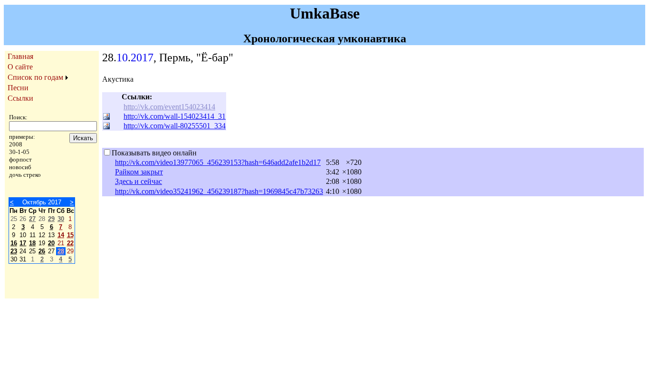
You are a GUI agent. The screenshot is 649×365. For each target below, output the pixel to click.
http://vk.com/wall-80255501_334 (175, 126)
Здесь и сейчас (138, 181)
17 (22, 243)
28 (60, 251)
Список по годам (35, 77)
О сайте (20, 67)
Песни (18, 88)
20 (51, 243)
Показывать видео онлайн (154, 153)
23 (13, 251)
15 (70, 235)
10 (122, 57)
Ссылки (20, 98)
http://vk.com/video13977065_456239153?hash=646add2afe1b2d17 (218, 162)
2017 (142, 57)
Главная (20, 56)
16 (13, 243)
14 (60, 235)
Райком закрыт (139, 172)
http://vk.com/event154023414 (169, 107)
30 (60, 218)
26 (41, 251)
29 (51, 218)
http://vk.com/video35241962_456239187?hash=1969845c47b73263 (219, 191)
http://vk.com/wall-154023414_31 (175, 116)
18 (32, 243)
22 (70, 243)
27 (32, 218)
